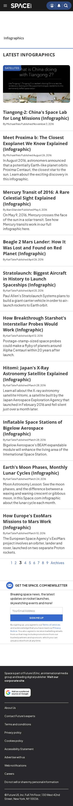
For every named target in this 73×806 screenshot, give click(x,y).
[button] (66, 5)
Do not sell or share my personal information (31, 782)
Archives (57, 562)
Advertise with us (14, 757)
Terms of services (51, 624)
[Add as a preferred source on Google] (17, 692)
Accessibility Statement (19, 749)
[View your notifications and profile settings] (59, 5)
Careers (9, 773)
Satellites (12, 68)
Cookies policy (13, 740)
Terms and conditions (17, 724)
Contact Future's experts (19, 716)
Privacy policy (13, 732)
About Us (10, 707)
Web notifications (15, 765)
